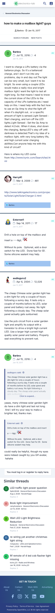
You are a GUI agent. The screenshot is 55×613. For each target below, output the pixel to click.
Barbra (20, 30)
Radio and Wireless (26, 562)
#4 (52, 221)
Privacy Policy (12, 606)
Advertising (47, 587)
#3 (53, 178)
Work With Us (33, 588)
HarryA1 (17, 177)
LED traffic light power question (28, 487)
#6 (53, 357)
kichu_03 (13, 562)
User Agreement (42, 606)
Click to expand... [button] (27, 396)
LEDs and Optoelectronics (30, 544)
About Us (7, 588)
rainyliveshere (16, 506)
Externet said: (13, 423)
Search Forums (21, 38)
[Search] (44, 3)
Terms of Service (27, 606)
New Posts (36, 38)
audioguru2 (19, 278)
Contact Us (18, 588)
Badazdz (13, 525)
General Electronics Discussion (33, 491)
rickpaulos (14, 544)
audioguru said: (14, 372)
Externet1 (18, 219)
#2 (53, 53)
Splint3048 (14, 491)
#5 (53, 279)
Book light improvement (24, 503)
